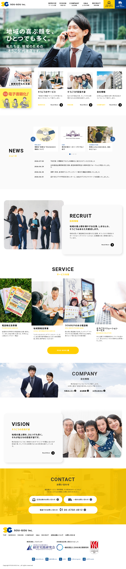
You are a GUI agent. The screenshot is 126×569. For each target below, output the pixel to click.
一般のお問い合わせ (81, 500)
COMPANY (74, 4)
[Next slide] (112, 139)
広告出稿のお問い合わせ (46, 500)
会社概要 (83, 391)
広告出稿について (57, 535)
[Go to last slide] (33, 139)
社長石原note (53, 559)
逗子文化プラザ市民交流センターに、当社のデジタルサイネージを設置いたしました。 (80, 177)
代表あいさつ (69, 391)
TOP (4, 535)
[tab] (70, 154)
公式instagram (76, 559)
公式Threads (90, 559)
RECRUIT (96, 4)
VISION (62, 4)
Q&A (85, 4)
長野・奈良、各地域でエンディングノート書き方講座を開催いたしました (75, 172)
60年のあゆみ (98, 391)
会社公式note (39, 559)
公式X (64, 559)
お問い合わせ (70, 535)
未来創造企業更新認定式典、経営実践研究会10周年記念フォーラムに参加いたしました (80, 166)
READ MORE (62, 350)
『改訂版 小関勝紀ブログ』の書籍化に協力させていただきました (72, 161)
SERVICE (52, 4)
